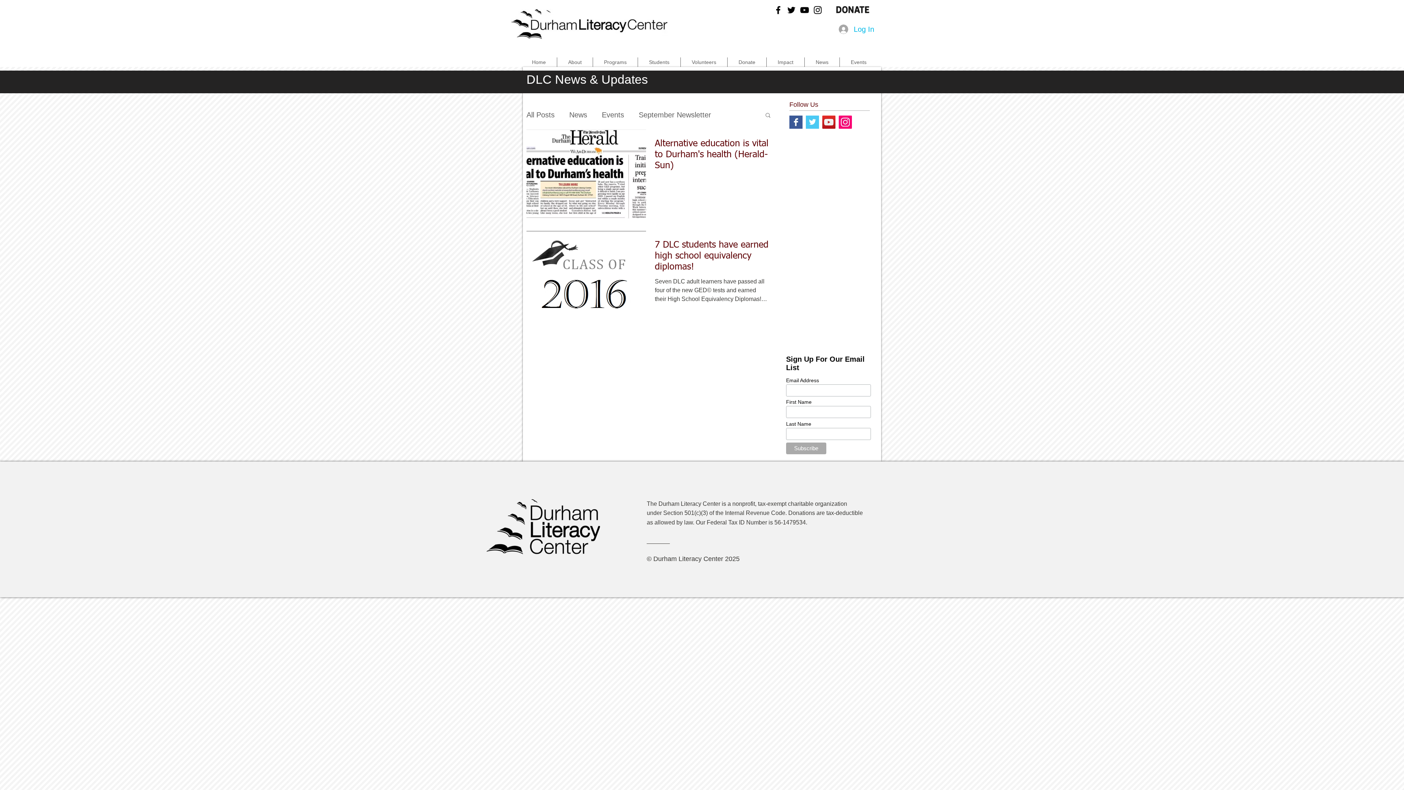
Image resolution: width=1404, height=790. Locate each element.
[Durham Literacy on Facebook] (778, 10)
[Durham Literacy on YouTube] (804, 10)
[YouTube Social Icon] (828, 122)
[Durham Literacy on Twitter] (791, 10)
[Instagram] (845, 122)
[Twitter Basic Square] (812, 122)
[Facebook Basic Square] (796, 122)
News (578, 115)
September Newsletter (675, 115)
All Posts (540, 115)
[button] (768, 116)
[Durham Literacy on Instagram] (817, 10)
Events (613, 115)
